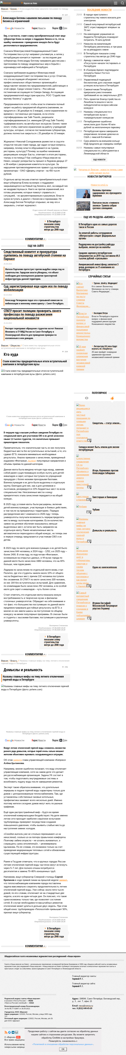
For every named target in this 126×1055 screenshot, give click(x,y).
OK (63, 1049)
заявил (63, 880)
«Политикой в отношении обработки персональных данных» (62, 1044)
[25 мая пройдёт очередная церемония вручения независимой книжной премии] (83, 358)
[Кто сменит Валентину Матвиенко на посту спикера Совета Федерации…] (83, 295)
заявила (17, 760)
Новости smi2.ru (99, 185)
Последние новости (99, 10)
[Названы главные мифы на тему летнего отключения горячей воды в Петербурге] (83, 530)
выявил (32, 460)
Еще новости (99, 159)
